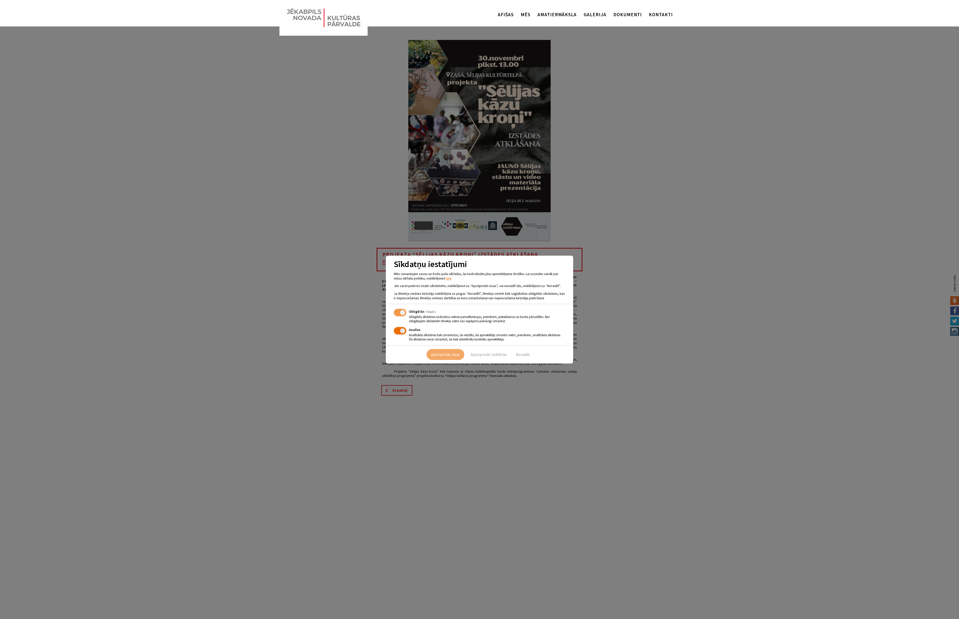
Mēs (525, 14)
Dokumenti (627, 14)
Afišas (506, 14)
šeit (448, 278)
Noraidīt (523, 354)
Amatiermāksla (557, 14)
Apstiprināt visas (445, 354)
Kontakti (661, 14)
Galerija (595, 14)
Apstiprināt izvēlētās (489, 354)
